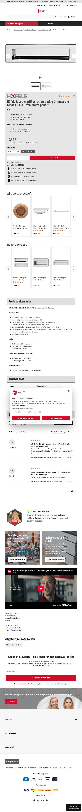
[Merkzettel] (61, 17)
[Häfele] (17, 96)
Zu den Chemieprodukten (17, 559)
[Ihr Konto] (65, 17)
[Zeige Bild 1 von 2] (40, 77)
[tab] (58, 432)
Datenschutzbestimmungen (59, 684)
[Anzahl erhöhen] (27, 158)
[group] (20, 216)
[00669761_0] (41, 54)
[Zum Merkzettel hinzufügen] (74, 96)
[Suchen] (50, 16)
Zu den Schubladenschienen (55, 559)
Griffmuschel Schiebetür (14, 645)
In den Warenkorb (52, 158)
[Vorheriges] (8, 56)
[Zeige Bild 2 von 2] (42, 77)
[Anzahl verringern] (9, 158)
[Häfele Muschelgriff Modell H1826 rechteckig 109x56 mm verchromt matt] (41, 263)
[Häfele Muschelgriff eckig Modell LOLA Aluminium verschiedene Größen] (61, 263)
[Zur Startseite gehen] (41, 11)
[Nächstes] (74, 56)
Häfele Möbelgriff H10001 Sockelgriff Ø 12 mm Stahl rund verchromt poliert (61, 227)
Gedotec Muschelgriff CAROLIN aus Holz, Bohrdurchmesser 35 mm (20, 227)
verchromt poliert (28, 151)
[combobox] (26, 16)
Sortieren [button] (12, 432)
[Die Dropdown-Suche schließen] (55, 16)
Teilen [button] (60, 457)
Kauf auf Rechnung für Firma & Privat (23, 181)
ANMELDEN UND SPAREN (41, 678)
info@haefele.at (15, 630)
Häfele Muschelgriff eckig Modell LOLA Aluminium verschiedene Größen (60, 279)
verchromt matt (13, 151)
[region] (41, 61)
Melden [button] (56, 457)
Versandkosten (34, 768)
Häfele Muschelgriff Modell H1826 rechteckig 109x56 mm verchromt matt (40, 279)
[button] (64, 96)
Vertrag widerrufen (12, 761)
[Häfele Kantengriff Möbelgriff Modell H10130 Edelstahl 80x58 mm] (41, 211)
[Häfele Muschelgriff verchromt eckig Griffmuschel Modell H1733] (21, 263)
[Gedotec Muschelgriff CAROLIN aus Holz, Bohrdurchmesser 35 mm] (21, 211)
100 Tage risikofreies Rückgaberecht (23, 169)
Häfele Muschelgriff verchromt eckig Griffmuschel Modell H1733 (19, 279)
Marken (50, 23)
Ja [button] (52, 457)
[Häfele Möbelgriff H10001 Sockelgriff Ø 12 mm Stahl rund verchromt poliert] (61, 211)
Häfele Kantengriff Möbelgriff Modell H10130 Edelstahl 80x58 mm (41, 227)
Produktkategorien (16, 23)
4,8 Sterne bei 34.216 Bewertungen (22, 177)
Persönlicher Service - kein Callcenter (23, 173)
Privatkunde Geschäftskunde (46, 5)
